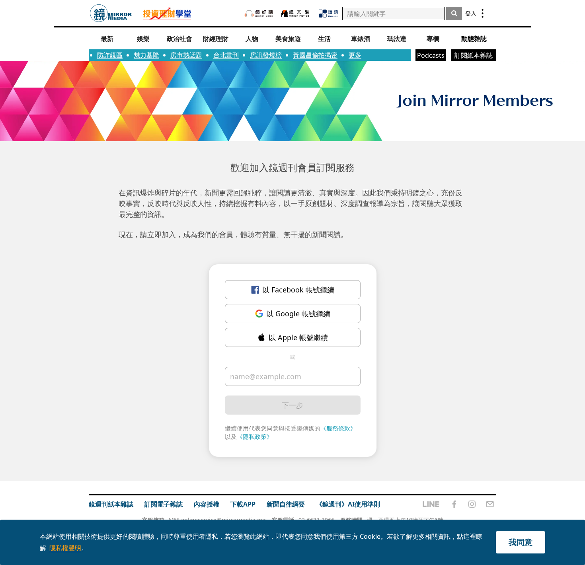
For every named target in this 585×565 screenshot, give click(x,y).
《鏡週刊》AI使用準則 (348, 504)
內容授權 (206, 504)
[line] (431, 504)
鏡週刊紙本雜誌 (111, 504)
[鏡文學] (296, 13)
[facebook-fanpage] (454, 504)
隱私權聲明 (65, 548)
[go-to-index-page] (111, 13)
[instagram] (472, 504)
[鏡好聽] (258, 13)
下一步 (292, 405)
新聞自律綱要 (286, 504)
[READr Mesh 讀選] (328, 14)
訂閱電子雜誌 (163, 504)
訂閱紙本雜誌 (473, 55)
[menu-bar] (482, 13)
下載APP (242, 504)
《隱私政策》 (255, 436)
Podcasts (431, 55)
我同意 (520, 542)
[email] (490, 504)
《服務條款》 (338, 428)
